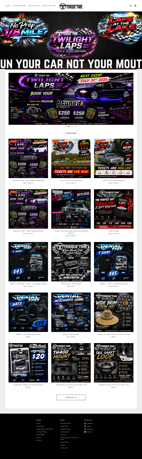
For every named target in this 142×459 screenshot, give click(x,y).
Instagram (90, 423)
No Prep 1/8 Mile (41, 432)
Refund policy (64, 442)
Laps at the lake (49, 5)
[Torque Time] (71, 5)
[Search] (130, 5)
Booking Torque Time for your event (69, 438)
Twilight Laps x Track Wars (44, 429)
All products (70, 397)
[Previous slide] (11, 99)
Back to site (64, 448)
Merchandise (40, 434)
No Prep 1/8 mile (19, 5)
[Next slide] (130, 99)
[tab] (65, 126)
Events (38, 437)
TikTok (89, 426)
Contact (62, 445)
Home (38, 423)
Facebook (90, 429)
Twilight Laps (34, 5)
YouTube (89, 432)
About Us (63, 434)
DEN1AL (39, 440)
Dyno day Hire (64, 432)
